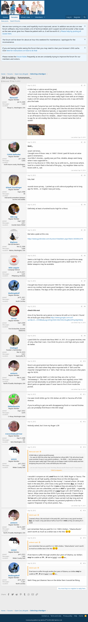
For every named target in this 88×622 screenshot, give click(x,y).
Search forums (15, 21)
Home (5, 17)
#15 (84, 538)
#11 (84, 394)
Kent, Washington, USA (18, 442)
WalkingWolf (13, 293)
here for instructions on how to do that (22, 50)
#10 (84, 361)
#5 (85, 230)
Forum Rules (22, 56)
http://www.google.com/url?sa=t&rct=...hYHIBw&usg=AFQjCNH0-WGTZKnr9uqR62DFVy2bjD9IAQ (55, 318)
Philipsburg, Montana (18, 276)
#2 (85, 142)
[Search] (84, 17)
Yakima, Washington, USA (17, 250)
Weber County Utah (19, 467)
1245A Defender (14, 154)
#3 (85, 175)
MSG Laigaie (14, 267)
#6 (85, 256)
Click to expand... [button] (56, 470)
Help (75, 616)
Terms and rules (56, 616)
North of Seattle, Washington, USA (14, 383)
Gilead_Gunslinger (14, 187)
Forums (14, 17)
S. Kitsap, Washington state (16, 416)
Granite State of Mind (18, 225)
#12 (84, 422)
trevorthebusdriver (13, 434)
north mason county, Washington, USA (14, 165)
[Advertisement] (43, 68)
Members (39, 17)
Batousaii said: (34, 452)
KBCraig (13, 217)
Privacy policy (67, 616)
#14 (84, 510)
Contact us (45, 616)
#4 (85, 205)
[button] (31, 17)
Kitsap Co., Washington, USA (16, 108)
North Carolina (20, 301)
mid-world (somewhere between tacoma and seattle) (15, 199)
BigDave (13, 242)
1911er (14, 318)
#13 (84, 447)
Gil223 (14, 459)
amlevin (13, 373)
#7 (85, 281)
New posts (4, 21)
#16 (84, 563)
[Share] (81, 85)
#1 (85, 85)
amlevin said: (33, 542)
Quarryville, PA (20, 356)
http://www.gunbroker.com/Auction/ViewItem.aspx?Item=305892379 (55, 239)
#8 (85, 306)
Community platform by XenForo (44, 620)
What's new (25, 17)
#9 (85, 336)
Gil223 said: (33, 515)
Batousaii (6, 81)
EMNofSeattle (14, 406)
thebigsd (14, 348)
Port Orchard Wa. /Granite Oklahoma (17, 330)
